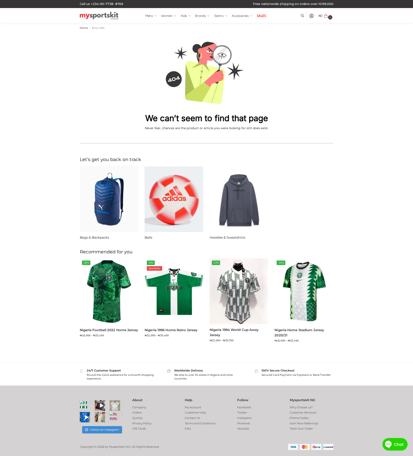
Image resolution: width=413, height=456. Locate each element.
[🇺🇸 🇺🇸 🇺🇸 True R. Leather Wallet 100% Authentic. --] (100, 405)
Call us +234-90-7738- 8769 (101, 4)
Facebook (244, 407)
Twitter (242, 412)
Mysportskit (117, 446)
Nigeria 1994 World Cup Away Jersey (234, 332)
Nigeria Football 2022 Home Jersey (109, 330)
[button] (325, 15)
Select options (109, 344)
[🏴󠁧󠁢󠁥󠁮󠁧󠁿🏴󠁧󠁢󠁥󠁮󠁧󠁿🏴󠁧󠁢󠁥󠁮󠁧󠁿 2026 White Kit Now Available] (115, 405)
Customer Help (195, 412)
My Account (193, 407)
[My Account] (311, 15)
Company (139, 407)
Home (84, 27)
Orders (137, 412)
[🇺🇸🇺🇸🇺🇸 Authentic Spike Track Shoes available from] (100, 417)
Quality (137, 418)
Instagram (244, 418)
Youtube (243, 428)
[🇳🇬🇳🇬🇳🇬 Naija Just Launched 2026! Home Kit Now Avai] (85, 405)
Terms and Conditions (200, 423)
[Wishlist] (131, 265)
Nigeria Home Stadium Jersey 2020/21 (299, 332)
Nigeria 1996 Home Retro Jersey (171, 330)
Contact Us (192, 418)
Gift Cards (139, 428)
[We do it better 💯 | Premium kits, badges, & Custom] (85, 417)
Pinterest (243, 423)
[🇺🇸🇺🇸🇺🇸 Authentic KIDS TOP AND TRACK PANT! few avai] (115, 417)
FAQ (188, 428)
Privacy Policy (142, 423)
